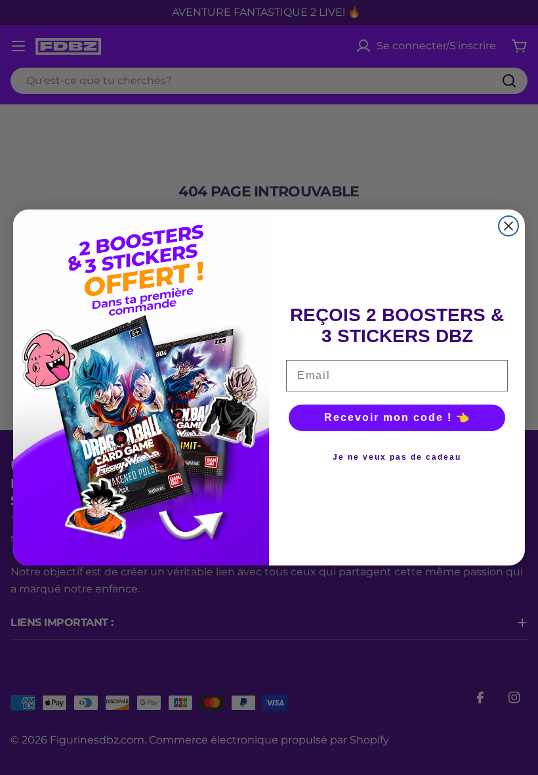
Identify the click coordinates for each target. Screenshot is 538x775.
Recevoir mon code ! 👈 (397, 417)
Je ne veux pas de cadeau (397, 457)
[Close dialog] (508, 226)
